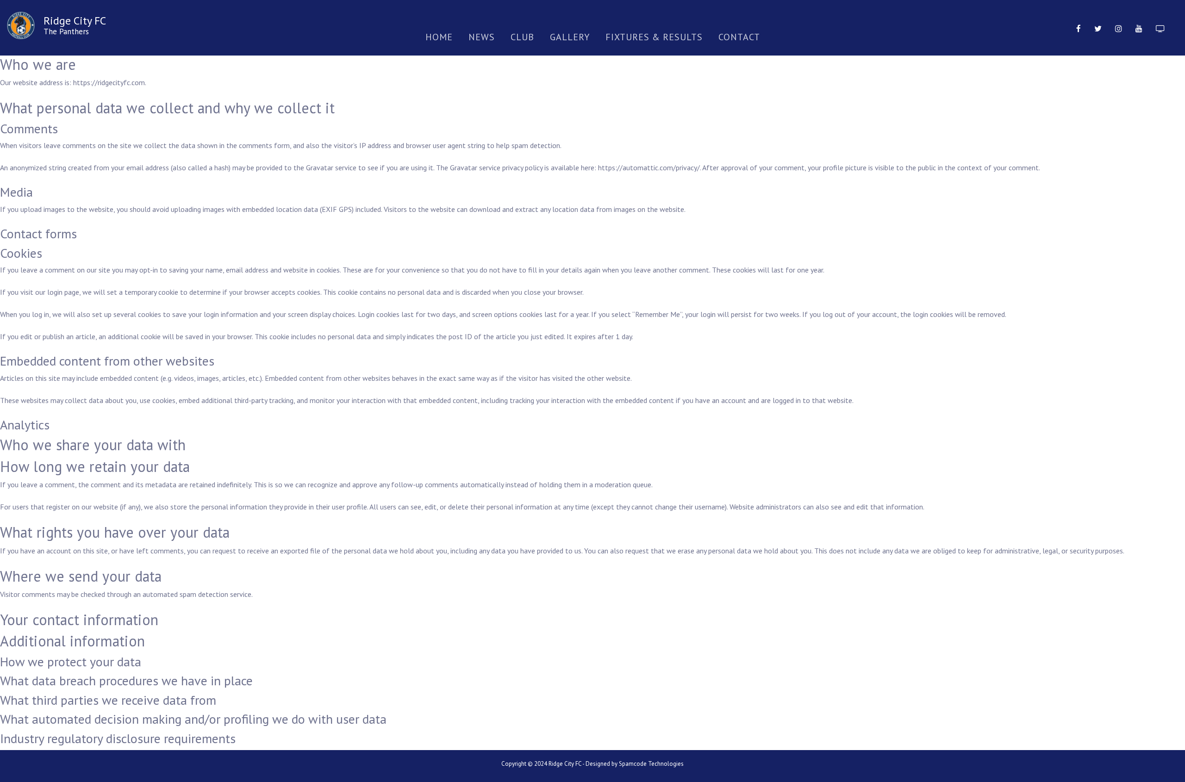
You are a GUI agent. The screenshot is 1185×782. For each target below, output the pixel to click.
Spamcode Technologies (651, 764)
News (481, 37)
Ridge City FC (75, 20)
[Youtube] (1138, 28)
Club (522, 37)
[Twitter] (1098, 28)
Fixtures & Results (654, 37)
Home (439, 37)
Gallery (570, 37)
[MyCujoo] (1160, 28)
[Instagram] (1118, 28)
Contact (739, 37)
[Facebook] (1078, 28)
